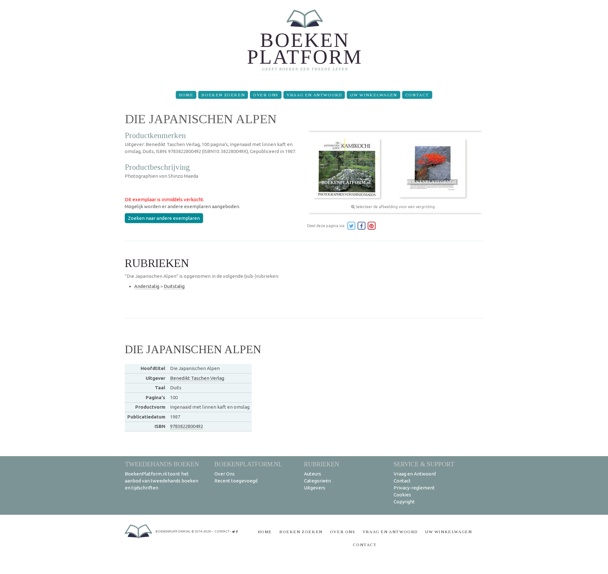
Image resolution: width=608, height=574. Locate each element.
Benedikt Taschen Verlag (197, 378)
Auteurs (312, 473)
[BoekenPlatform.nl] (304, 43)
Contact (417, 94)
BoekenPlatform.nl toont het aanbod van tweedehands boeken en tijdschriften (161, 480)
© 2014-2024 (201, 531)
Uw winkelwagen (373, 94)
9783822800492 (186, 426)
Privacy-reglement (414, 487)
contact (221, 531)
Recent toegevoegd (235, 480)
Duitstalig (174, 286)
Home (186, 94)
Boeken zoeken (223, 94)
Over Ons (265, 94)
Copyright (404, 501)
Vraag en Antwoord (314, 94)
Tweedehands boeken (162, 464)
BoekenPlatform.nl (248, 464)
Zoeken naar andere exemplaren (164, 218)
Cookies (402, 494)
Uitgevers (314, 487)
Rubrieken (321, 464)
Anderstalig (146, 286)
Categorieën (317, 480)
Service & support (424, 464)
